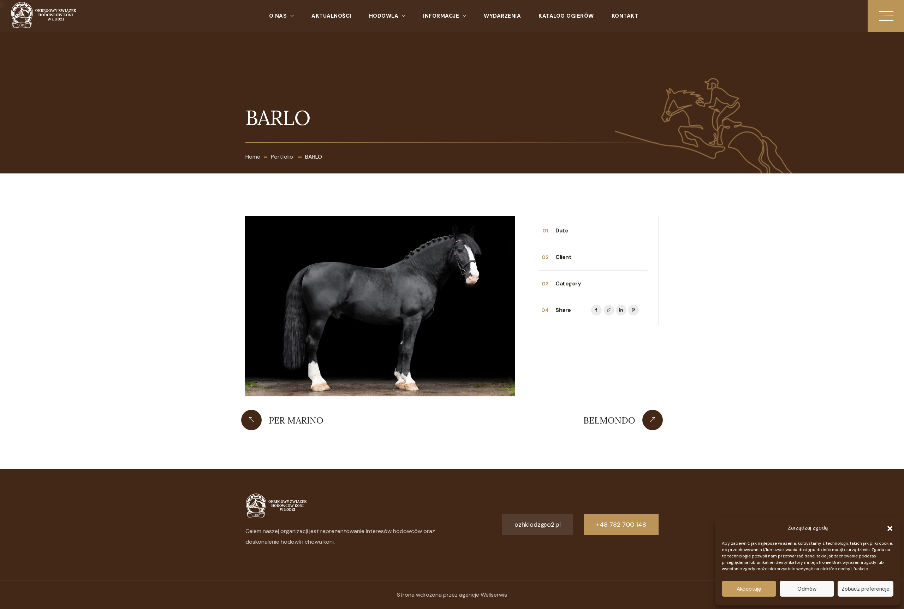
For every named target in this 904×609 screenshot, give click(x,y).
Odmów (806, 588)
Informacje (441, 15)
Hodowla (384, 15)
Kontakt (625, 15)
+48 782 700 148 (621, 524)
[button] (889, 527)
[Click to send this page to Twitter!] (608, 310)
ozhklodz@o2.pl (538, 524)
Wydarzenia (502, 15)
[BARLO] (380, 306)
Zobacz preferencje (865, 588)
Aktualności (331, 15)
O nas (278, 15)
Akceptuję (749, 588)
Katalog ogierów (566, 15)
